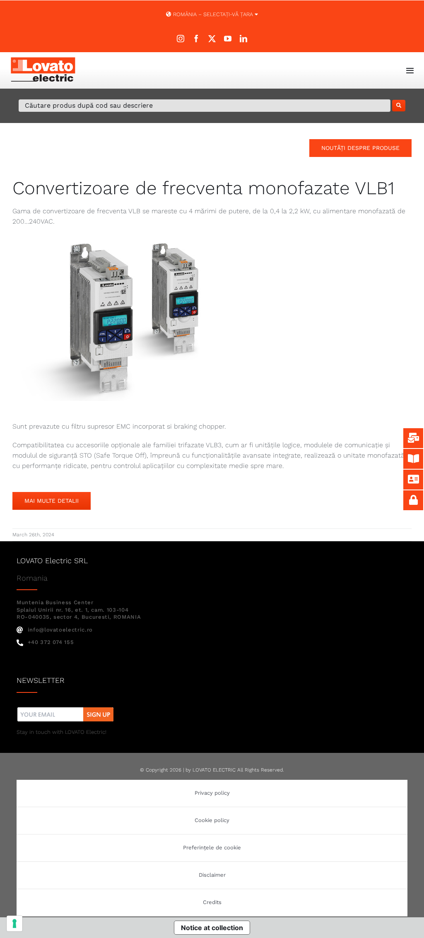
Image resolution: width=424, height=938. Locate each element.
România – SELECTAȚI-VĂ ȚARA (213, 14)
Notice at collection (212, 928)
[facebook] (196, 38)
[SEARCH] (398, 105)
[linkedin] (243, 38)
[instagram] (180, 38)
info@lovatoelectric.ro (60, 630)
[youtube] (227, 38)
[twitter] (212, 38)
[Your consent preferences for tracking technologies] (14, 923)
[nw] (66, 708)
